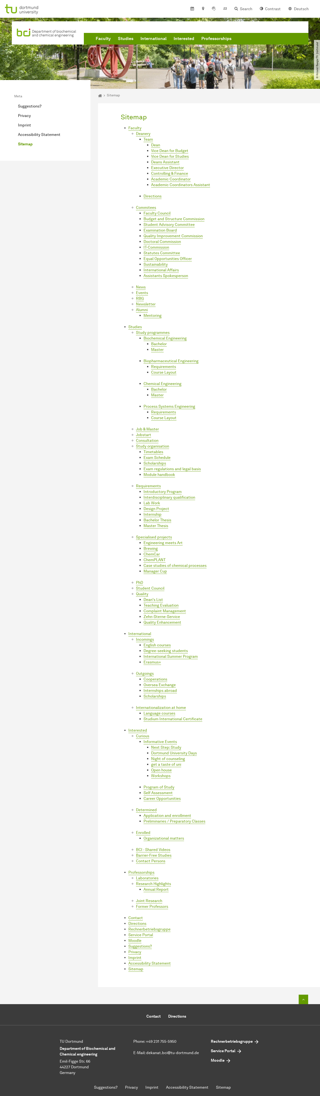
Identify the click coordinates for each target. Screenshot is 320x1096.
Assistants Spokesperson (166, 275)
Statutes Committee (162, 253)
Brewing (151, 548)
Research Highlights (153, 883)
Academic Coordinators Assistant (180, 185)
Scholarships (155, 463)
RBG (140, 298)
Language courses (159, 713)
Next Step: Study (166, 747)
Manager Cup (155, 571)
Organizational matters (164, 838)
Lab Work (152, 503)
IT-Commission (156, 247)
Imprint (24, 125)
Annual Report (156, 889)
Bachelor (159, 344)
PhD (139, 582)
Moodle (134, 940)
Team (148, 139)
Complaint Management (165, 611)
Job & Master (147, 429)
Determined (146, 810)
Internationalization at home (161, 707)
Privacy (24, 115)
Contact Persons (150, 861)
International (153, 38)
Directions (153, 196)
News (141, 287)
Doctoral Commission (162, 241)
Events (142, 293)
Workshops (161, 776)
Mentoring (153, 315)
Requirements (163, 366)
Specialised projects (154, 537)
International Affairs (161, 270)
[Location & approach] (203, 9)
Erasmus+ (152, 662)
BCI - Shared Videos (153, 849)
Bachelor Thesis (157, 520)
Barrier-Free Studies (153, 855)
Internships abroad (160, 690)
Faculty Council (157, 213)
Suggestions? (29, 106)
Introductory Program (163, 491)
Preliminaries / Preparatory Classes (174, 821)
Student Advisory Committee (169, 224)
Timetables (153, 452)
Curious (142, 736)
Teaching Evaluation (161, 605)
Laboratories (147, 878)
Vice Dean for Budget (169, 150)
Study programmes (153, 332)
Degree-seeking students (166, 651)
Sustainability (156, 264)
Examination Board (160, 230)
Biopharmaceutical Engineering (171, 361)
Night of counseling (168, 758)
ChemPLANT (155, 560)
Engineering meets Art (163, 543)
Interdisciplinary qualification (169, 497)
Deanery (143, 133)
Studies (125, 38)
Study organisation (152, 446)
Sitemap (25, 144)
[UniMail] (225, 9)
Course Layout (163, 372)
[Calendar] (192, 9)
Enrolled (143, 832)
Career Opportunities (162, 798)
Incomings (145, 639)
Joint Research (149, 901)
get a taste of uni (166, 764)
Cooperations (155, 679)
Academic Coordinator (171, 179)
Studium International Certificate (173, 719)
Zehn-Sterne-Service (162, 616)
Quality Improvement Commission (173, 236)
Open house (161, 770)
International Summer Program (171, 656)
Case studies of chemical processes (175, 565)
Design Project (156, 508)
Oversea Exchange (160, 685)
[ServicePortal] (213, 9)
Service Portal (140, 935)
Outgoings (145, 673)
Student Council (150, 588)
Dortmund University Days (174, 753)
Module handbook (159, 474)
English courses (157, 645)
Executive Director (167, 168)
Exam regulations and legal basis (172, 469)
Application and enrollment (167, 815)
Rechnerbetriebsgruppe (149, 929)
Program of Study (159, 787)
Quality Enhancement (162, 622)
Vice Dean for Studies (170, 156)
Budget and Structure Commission (174, 219)
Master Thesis (156, 525)
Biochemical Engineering (165, 338)
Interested (184, 38)
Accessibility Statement (39, 134)
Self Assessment (158, 793)
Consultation (147, 440)
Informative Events (160, 741)
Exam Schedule (157, 457)
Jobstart (143, 435)
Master (157, 349)
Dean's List (153, 599)
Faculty (103, 38)
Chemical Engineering (162, 383)
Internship (153, 514)
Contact (135, 918)
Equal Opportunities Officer (168, 258)
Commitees (146, 207)
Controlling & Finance (169, 173)
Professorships (216, 38)
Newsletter (146, 304)
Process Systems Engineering (169, 406)
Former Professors (152, 906)
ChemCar (152, 554)
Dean (155, 145)
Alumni (142, 310)
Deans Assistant (165, 162)
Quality (142, 594)
